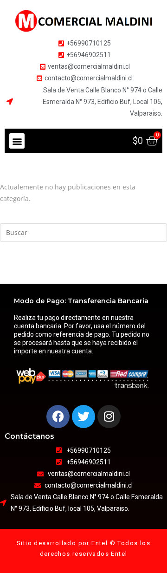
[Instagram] (109, 416)
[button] (17, 141)
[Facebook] (58, 416)
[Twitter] (83, 416)
